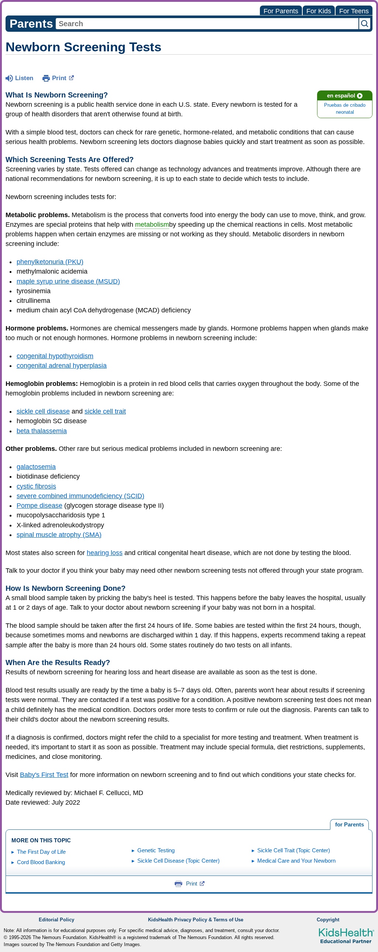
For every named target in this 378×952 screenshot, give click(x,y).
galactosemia (36, 466)
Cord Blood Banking (41, 862)
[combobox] (207, 23)
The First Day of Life (41, 852)
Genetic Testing (156, 850)
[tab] (349, 824)
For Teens (354, 11)
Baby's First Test (44, 774)
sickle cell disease (43, 411)
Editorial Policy (56, 919)
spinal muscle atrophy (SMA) (59, 534)
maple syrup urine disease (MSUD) (68, 281)
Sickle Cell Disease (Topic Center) (178, 860)
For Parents (281, 11)
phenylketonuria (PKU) (50, 262)
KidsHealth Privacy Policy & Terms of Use (195, 919)
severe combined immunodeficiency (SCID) (80, 496)
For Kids (318, 11)
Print (59, 78)
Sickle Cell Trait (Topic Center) (293, 850)
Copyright (328, 919)
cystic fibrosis (36, 486)
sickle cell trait (105, 411)
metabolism (152, 224)
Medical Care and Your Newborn (296, 860)
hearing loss (105, 553)
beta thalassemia (42, 431)
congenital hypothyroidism (55, 356)
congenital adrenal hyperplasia (62, 365)
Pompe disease (39, 505)
